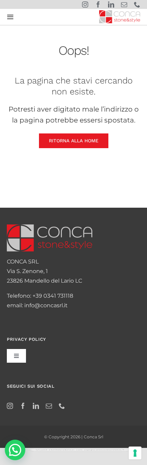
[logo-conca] (119, 13)
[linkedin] (111, 4)
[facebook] (98, 4)
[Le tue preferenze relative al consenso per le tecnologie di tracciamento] (135, 453)
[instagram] (85, 4)
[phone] (137, 4)
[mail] (124, 4)
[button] (15, 450)
